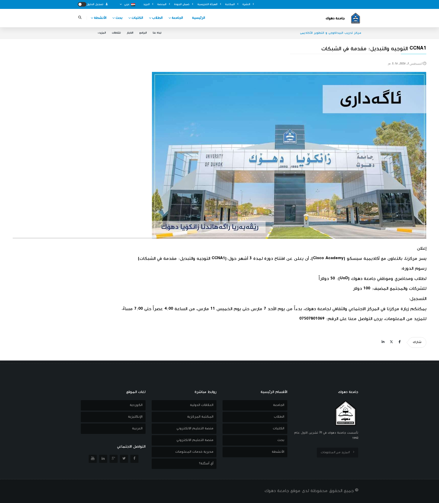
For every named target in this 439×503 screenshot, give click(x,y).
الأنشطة (100, 18)
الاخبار (130, 33)
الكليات (137, 18)
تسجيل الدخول (95, 4)
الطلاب (157, 18)
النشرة (246, 4)
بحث (119, 18)
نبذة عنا (157, 33)
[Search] (80, 18)
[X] (391, 342)
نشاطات (116, 33)
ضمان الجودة (182, 4)
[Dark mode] (82, 4)
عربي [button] (127, 4)
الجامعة (177, 18)
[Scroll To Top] (430, 497)
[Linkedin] (382, 342)
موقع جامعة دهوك (282, 491)
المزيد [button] (102, 33)
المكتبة (230, 4)
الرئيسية (198, 18)
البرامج (143, 33)
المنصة (162, 4)
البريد (146, 4)
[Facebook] (399, 342)
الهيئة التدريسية (207, 4)
